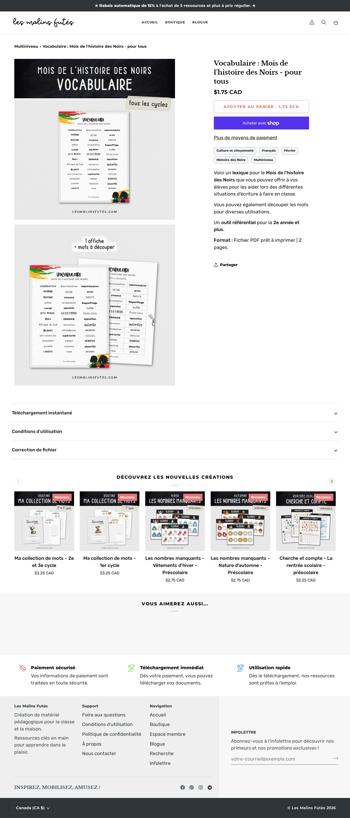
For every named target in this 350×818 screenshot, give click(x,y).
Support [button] (90, 706)
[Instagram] (201, 787)
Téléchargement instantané (42, 413)
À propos (91, 744)
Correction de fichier (34, 450)
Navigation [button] (161, 706)
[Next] (331, 481)
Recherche (162, 753)
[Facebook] (182, 787)
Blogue (157, 744)
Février (289, 150)
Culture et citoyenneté (235, 150)
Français (269, 150)
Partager (229, 265)
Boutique (160, 724)
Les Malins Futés (308, 808)
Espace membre (167, 734)
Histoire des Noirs (230, 160)
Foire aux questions (103, 715)
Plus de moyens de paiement (245, 137)
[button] (175, 22)
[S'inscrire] (334, 758)
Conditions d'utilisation (37, 431)
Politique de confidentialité (111, 734)
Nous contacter (99, 753)
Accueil (158, 715)
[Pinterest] (192, 787)
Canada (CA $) (30, 808)
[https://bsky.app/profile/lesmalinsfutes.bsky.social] (210, 787)
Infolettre (160, 763)
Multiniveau (26, 46)
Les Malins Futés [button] (31, 706)
